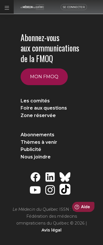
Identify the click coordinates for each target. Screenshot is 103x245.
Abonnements (37, 134)
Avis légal (51, 230)
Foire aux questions (44, 108)
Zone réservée (38, 115)
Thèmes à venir (39, 142)
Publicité (31, 149)
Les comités (35, 101)
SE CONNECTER (74, 7)
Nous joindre (36, 157)
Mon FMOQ (44, 76)
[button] (7, 7)
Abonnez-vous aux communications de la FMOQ (50, 48)
